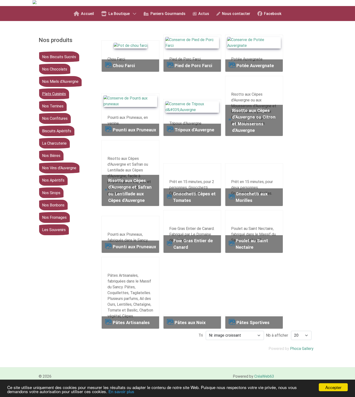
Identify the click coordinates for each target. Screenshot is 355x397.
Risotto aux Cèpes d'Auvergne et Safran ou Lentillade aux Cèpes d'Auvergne (130, 190)
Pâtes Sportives (253, 322)
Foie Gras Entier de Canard (193, 244)
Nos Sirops (51, 192)
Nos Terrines (53, 106)
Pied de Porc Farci (193, 65)
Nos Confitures (55, 118)
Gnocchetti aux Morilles (252, 197)
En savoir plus (121, 391)
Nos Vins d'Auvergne (59, 168)
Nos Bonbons (53, 205)
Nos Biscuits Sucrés (59, 56)
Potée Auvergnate (255, 65)
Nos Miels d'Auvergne (60, 81)
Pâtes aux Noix (190, 322)
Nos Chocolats (54, 69)
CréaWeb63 (264, 376)
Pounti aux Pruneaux (134, 129)
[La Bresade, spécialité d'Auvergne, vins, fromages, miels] (81, 2)
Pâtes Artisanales (131, 322)
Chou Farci (124, 65)
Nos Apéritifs (53, 180)
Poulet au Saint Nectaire (252, 244)
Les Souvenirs (54, 229)
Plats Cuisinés (54, 94)
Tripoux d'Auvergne (194, 129)
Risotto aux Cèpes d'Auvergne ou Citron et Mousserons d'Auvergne (254, 120)
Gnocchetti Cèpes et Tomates (194, 197)
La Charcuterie (54, 143)
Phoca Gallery (301, 348)
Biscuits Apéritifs (56, 130)
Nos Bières (51, 155)
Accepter (333, 387)
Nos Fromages (54, 217)
